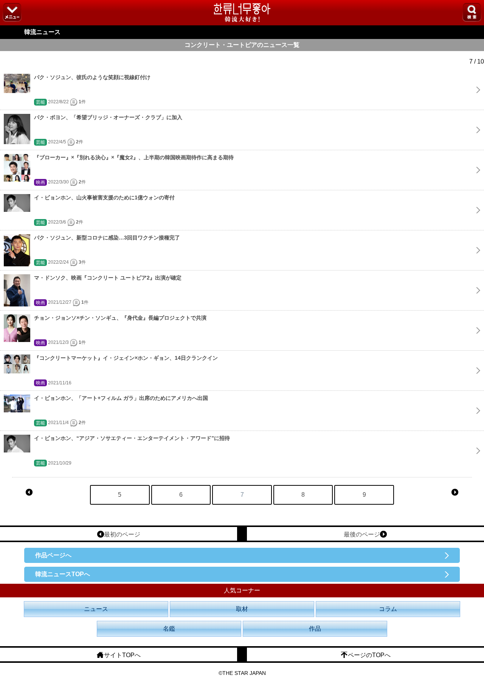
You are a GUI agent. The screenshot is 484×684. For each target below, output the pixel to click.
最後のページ (362, 534)
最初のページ (122, 534)
